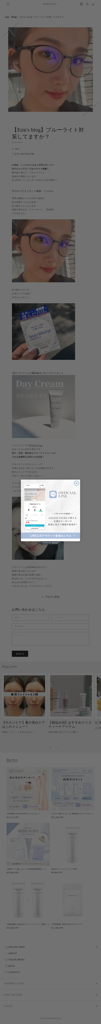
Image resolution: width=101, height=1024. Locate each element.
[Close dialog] (76, 483)
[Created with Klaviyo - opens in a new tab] (50, 542)
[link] (50, 509)
